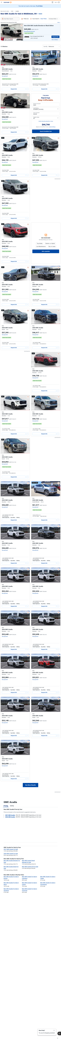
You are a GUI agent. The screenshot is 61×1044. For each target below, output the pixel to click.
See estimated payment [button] (29, 31)
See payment (5, 76)
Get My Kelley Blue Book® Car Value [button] (46, 121)
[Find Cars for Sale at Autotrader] (8, 2)
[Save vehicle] (21, 25)
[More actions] (27, 89)
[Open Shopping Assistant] (59, 1033)
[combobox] (10, 19)
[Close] (54, 1030)
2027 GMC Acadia (10, 815)
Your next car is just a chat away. (31, 6)
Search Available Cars (46, 131)
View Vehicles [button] (55, 39)
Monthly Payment (36, 103)
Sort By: (46, 46)
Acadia (17, 11)
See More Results (30, 785)
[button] (52, 2)
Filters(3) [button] (26, 18)
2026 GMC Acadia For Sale (11, 853)
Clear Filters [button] (43, 18)
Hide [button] (58, 22)
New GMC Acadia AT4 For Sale (30, 866)
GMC (12, 11)
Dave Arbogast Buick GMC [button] (36, 36)
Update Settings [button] (52, 126)
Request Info (55, 36)
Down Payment (36, 112)
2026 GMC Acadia (10, 817)
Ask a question (46, 251)
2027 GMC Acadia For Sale (11, 849)
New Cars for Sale (5, 11)
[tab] (6, 805)
